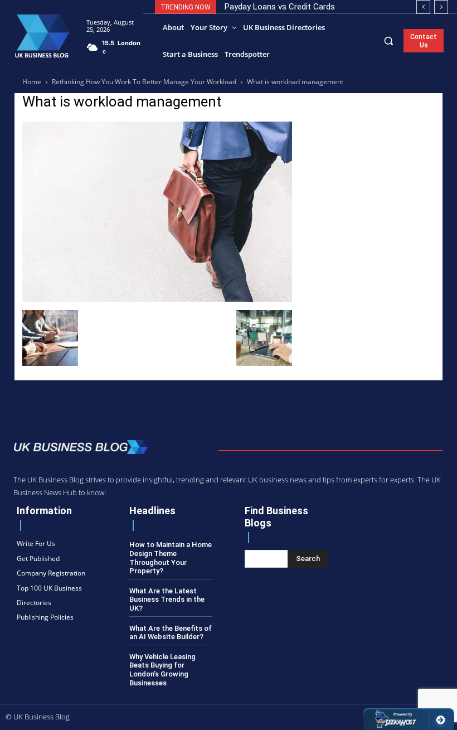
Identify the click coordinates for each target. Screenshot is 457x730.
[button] (389, 40)
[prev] (423, 7)
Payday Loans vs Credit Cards (280, 7)
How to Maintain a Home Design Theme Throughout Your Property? (170, 557)
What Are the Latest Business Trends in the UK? (167, 599)
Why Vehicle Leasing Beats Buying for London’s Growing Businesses (162, 669)
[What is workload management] (157, 298)
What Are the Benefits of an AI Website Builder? (170, 632)
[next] (441, 7)
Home (31, 81)
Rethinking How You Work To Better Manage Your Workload (144, 81)
